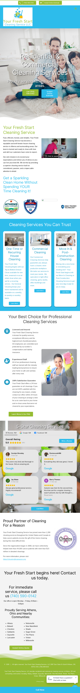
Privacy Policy (40, 681)
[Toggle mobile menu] (76, 8)
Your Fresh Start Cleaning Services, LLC (37, 664)
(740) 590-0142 (23, 596)
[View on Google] (8, 454)
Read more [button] (48, 495)
